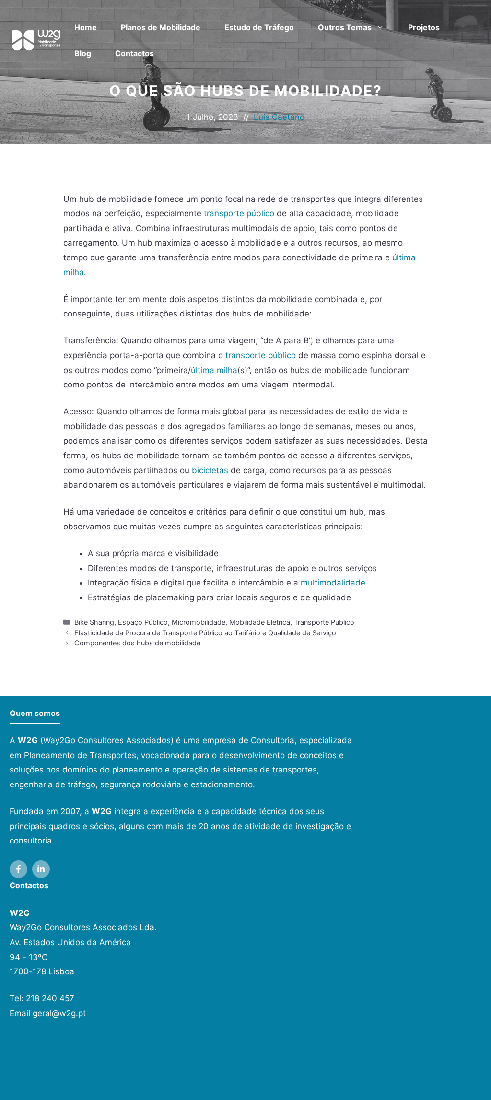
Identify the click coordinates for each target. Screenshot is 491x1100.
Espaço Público (143, 622)
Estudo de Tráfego (259, 27)
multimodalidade (333, 582)
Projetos (424, 27)
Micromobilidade (198, 622)
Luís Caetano (279, 117)
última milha (214, 370)
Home (85, 27)
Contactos (134, 53)
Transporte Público (324, 622)
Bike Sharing (94, 622)
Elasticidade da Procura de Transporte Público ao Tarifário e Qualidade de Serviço (205, 633)
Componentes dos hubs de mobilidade (137, 643)
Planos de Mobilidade (160, 27)
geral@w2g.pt (59, 1013)
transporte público (239, 213)
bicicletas (210, 470)
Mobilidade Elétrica (259, 622)
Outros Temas (345, 27)
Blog (82, 53)
